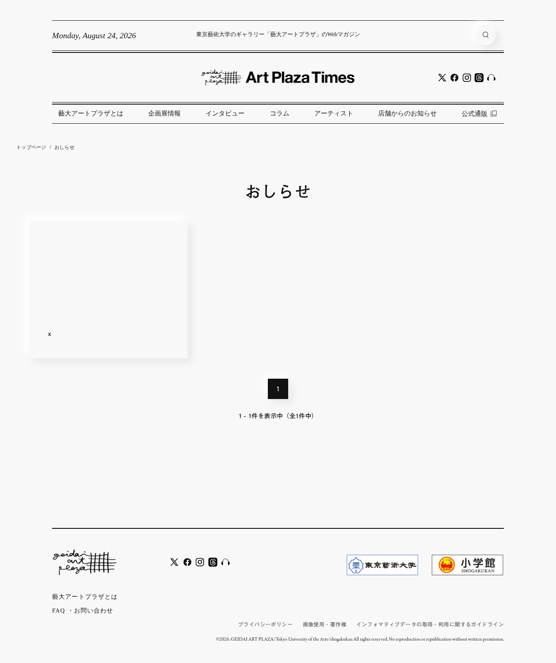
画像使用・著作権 (324, 624)
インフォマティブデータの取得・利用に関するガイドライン (430, 624)
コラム (279, 113)
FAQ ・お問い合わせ (82, 610)
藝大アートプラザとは (90, 113)
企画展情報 (164, 113)
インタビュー (225, 113)
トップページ (31, 147)
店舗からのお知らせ (407, 113)
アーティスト (333, 113)
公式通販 (475, 113)
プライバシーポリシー (265, 624)
